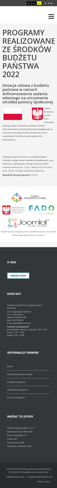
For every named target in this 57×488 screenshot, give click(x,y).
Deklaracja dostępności (17, 389)
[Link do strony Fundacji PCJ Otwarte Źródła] (28, 222)
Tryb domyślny (17, 3)
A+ (51, 3)
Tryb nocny (22, 3)
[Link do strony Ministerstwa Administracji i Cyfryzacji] (14, 209)
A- (46, 3)
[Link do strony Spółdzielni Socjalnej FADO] (41, 209)
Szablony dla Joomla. (15, 477)
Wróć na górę (44, 481)
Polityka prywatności (16, 382)
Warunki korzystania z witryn (19, 374)
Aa (29, 3)
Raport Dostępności (16, 397)
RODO (10, 366)
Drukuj (54, 107)
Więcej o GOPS (18, 275)
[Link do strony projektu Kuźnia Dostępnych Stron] (28, 197)
